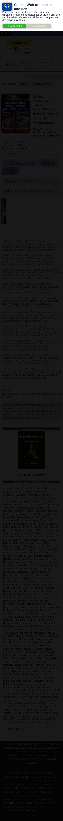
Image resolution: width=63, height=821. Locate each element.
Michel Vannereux (41, 99)
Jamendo (27, 788)
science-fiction (43, 84)
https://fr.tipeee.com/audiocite (26, 68)
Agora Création (34, 807)
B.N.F (38, 780)
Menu (5, 32)
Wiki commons (31, 792)
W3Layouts (9, 807)
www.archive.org (28, 799)
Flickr (40, 784)
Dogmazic (20, 784)
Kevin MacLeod (24, 191)
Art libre (36, 777)
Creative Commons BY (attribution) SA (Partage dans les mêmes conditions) (29, 416)
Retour (24, 84)
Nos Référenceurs (38, 795)
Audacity (9, 780)
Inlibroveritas (12, 788)
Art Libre (17, 408)
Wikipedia (45, 792)
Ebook (31, 784)
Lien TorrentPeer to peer (48, 163)
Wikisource (10, 795)
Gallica (49, 784)
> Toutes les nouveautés (31, 475)
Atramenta (49, 777)
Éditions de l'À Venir (44, 132)
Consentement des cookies (18, 773)
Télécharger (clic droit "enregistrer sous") (20, 163)
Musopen (16, 792)
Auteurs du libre (24, 780)
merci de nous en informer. (31, 751)
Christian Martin (19, 142)
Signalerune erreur (10, 171)
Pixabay (22, 795)
